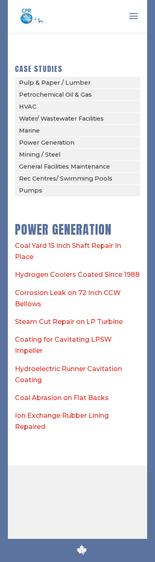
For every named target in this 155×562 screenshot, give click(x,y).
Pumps (30, 190)
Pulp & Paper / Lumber (55, 82)
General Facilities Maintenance (64, 166)
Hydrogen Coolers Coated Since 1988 (77, 275)
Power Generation (46, 142)
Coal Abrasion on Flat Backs (62, 398)
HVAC (27, 106)
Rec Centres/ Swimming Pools (65, 178)
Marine (29, 130)
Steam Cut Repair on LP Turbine (69, 322)
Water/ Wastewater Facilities (61, 118)
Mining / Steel (39, 154)
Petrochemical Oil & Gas (55, 94)
